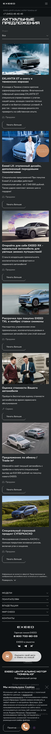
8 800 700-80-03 (25, 636)
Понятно (11, 727)
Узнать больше (14, 124)
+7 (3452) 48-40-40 (13, 13)
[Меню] (46, 3)
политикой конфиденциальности (17, 696)
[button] (47, 687)
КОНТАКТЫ (8, 618)
